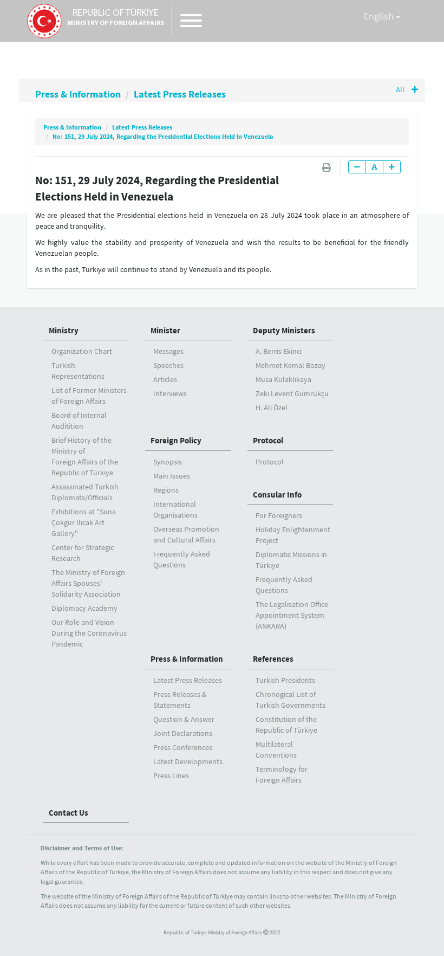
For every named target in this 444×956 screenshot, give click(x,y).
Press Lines (171, 775)
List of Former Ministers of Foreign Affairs (89, 395)
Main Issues (171, 476)
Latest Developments (188, 761)
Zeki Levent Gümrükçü (292, 393)
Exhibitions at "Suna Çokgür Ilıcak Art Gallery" (83, 522)
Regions (166, 490)
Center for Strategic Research (82, 552)
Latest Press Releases (180, 94)
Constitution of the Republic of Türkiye (286, 724)
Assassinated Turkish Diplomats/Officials (85, 492)
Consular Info (277, 494)
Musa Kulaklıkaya (283, 379)
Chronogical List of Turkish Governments (290, 699)
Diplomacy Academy (84, 608)
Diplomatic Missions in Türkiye (291, 560)
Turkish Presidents (285, 680)
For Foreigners (279, 515)
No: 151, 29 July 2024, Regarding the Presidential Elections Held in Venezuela (163, 136)
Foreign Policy (176, 440)
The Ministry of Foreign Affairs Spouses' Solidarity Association (88, 583)
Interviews (170, 393)
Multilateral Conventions (276, 749)
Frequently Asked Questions (181, 559)
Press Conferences (182, 747)
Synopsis (167, 462)
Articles (165, 379)
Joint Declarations (182, 733)
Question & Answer (183, 719)
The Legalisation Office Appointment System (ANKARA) (292, 615)
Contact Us (68, 813)
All (401, 89)
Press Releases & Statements (180, 699)
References (273, 659)
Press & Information (78, 94)
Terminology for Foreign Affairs (282, 774)
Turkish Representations (78, 370)
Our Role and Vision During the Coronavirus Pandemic (89, 633)
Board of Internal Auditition (79, 420)
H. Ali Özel (272, 407)
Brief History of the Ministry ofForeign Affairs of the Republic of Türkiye (84, 456)
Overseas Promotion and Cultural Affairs (186, 534)
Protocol (268, 440)
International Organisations (175, 509)
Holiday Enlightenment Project (293, 535)
